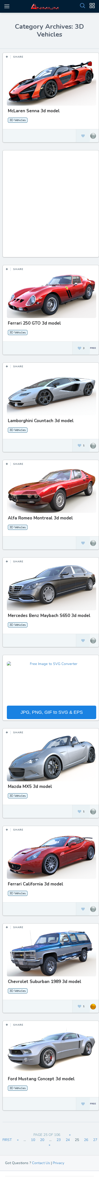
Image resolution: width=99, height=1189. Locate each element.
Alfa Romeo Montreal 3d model (40, 518)
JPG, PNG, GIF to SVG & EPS (52, 712)
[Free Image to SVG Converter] (51, 682)
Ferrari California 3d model (35, 884)
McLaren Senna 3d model (34, 111)
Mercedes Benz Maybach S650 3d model (49, 616)
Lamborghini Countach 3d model (41, 421)
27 (95, 1139)
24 (68, 1139)
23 (59, 1139)
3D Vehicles (17, 120)
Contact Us (41, 1163)
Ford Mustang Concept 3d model (41, 1079)
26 (86, 1139)
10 (33, 1139)
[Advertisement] (49, 206)
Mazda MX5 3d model (30, 786)
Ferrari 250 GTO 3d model (34, 323)
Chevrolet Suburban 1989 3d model (44, 982)
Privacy (58, 1163)
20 (42, 1139)
